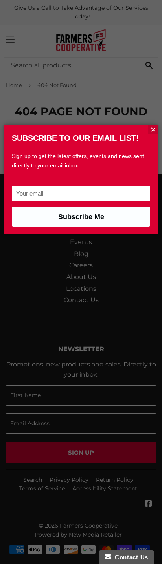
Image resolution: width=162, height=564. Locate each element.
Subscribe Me (81, 217)
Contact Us (129, 557)
